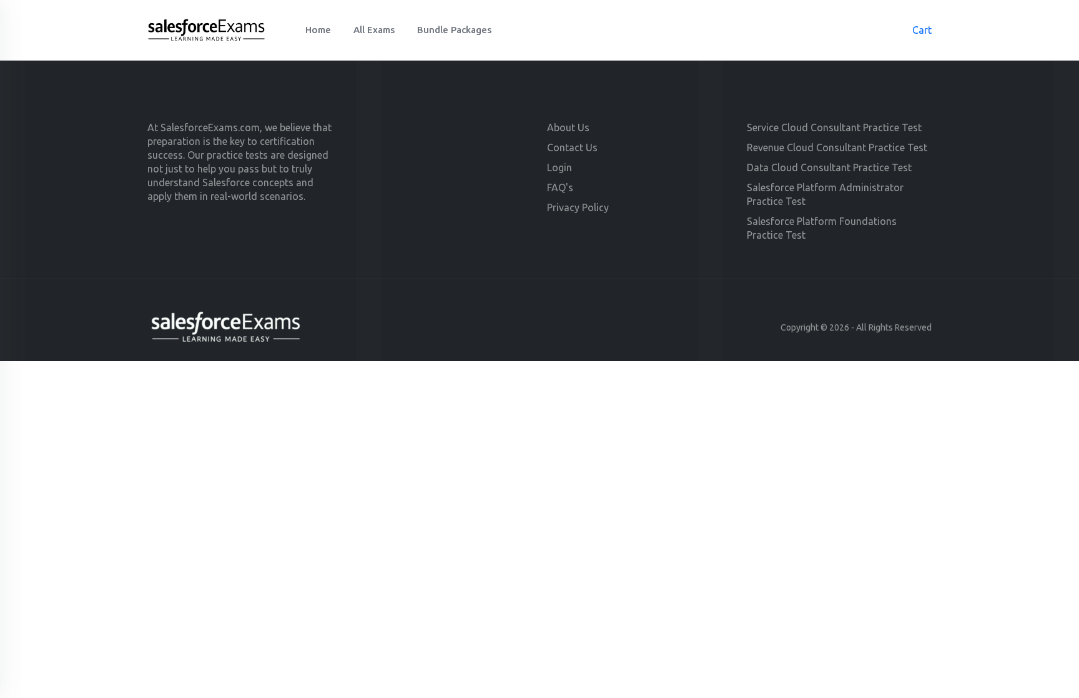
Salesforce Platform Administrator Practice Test (825, 194)
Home (318, 29)
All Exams (374, 29)
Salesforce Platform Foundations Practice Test (822, 228)
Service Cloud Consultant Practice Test (834, 127)
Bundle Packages (454, 29)
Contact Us (572, 147)
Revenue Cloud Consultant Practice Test (837, 147)
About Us (568, 127)
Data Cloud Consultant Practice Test (829, 167)
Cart (916, 30)
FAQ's (560, 187)
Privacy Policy (578, 207)
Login (559, 167)
